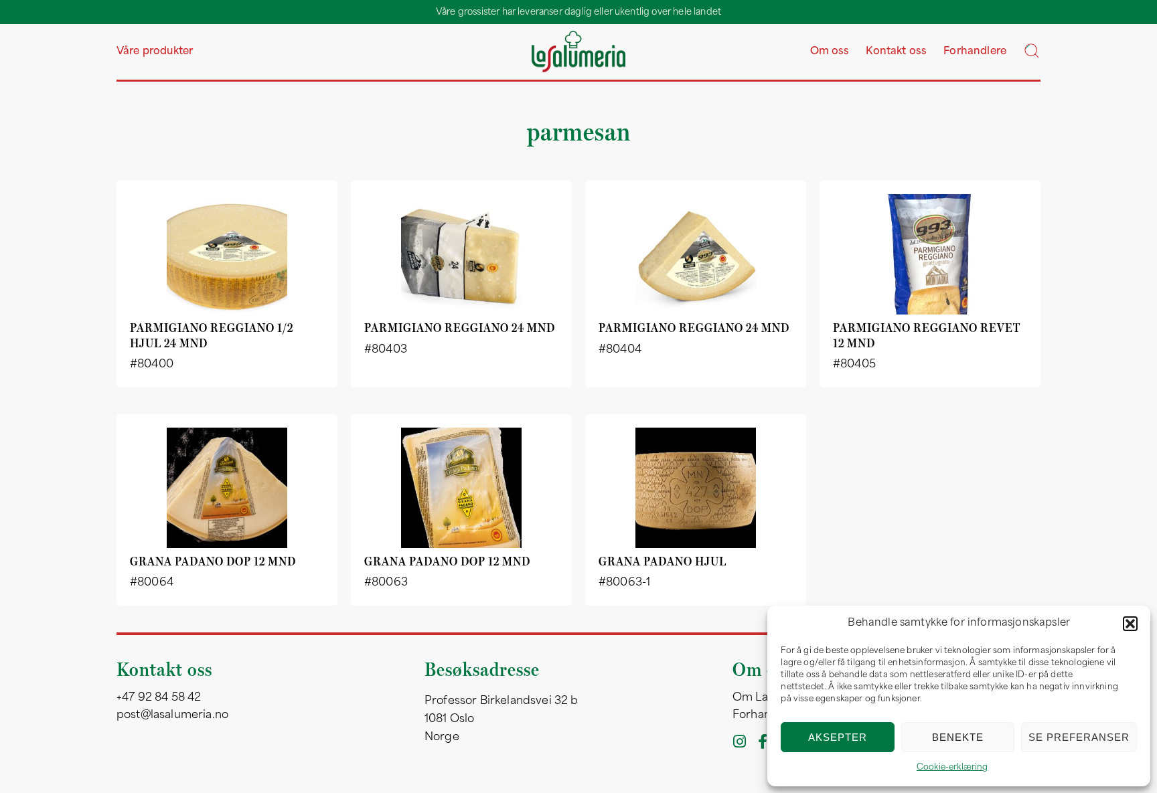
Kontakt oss (896, 52)
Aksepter (837, 737)
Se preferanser (1079, 737)
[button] (1130, 623)
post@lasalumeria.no (172, 715)
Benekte (958, 737)
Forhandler (762, 715)
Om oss (830, 52)
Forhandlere (974, 52)
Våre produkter (155, 52)
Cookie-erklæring (952, 768)
